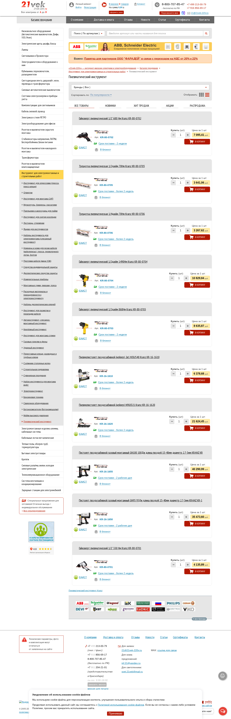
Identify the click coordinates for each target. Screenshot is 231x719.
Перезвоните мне (169, 13)
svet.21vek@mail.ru (132, 671)
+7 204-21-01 (97, 667)
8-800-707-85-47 (97, 659)
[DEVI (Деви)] (82, 609)
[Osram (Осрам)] (188, 603)
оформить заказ (116, 12)
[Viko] (188, 609)
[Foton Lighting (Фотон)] (128, 609)
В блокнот (105, 149)
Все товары (81, 106)
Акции (170, 106)
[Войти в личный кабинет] (71, 4)
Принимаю (115, 713)
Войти (79, 7)
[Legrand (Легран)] (112, 603)
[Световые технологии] (158, 609)
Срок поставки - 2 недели (113, 143)
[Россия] (158, 603)
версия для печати (98, 688)
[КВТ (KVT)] (97, 609)
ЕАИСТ (83, 147)
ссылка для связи (167, 650)
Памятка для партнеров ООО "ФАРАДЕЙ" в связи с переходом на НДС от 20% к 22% (141, 58)
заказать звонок (97, 684)
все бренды (200, 619)
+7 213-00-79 (97, 646)
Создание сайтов (203, 705)
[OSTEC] (173, 609)
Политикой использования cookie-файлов (121, 704)
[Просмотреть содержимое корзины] (104, 4)
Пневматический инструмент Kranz (85, 590)
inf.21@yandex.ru (131, 663)
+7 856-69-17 (97, 654)
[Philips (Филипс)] (173, 603)
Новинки (110, 106)
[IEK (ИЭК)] (128, 603)
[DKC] (143, 609)
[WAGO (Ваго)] (112, 609)
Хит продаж (141, 106)
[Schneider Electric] (97, 603)
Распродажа (197, 106)
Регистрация (90, 7)
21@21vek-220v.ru (132, 650)
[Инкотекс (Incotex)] (143, 603)
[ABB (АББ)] (82, 603)
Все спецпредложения (34, 511)
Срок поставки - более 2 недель (116, 191)
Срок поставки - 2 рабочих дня (115, 477)
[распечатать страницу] (222, 676)
